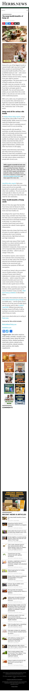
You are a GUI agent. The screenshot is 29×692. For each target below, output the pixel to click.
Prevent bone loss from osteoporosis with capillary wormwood (15, 555)
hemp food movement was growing (12, 299)
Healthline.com (6, 327)
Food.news (5, 318)
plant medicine (6, 346)
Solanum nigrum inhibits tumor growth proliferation (16, 584)
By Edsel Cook (16, 635)
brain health (6, 336)
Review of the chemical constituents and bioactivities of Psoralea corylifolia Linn (17, 578)
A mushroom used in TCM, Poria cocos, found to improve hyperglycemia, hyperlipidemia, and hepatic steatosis (17, 617)
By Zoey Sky (16, 642)
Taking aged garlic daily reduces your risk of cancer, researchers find (17, 646)
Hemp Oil (17, 338)
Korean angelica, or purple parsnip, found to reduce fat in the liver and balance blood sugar (17, 538)
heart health (6, 338)
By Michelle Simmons (18, 528)
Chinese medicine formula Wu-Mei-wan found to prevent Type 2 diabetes (17, 662)
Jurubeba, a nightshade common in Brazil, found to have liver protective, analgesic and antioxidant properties (17, 563)
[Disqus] (14, 429)
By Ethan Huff (16, 657)
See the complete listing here (11, 176)
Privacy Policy (14, 686)
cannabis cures (20, 336)
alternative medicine (18, 334)
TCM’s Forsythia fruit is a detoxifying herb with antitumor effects (17, 625)
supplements (6, 348)
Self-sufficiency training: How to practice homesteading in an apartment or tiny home (16, 639)
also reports (9, 183)
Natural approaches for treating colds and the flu (16, 570)
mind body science (7, 342)
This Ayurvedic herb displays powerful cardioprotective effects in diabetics (17, 591)
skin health (15, 346)
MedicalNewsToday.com (9, 324)
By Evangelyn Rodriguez (18, 580)
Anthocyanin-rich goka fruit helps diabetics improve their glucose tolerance (16, 599)
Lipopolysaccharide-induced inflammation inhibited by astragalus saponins (17, 525)
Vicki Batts (12, 20)
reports (12, 116)
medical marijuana (18, 340)
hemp (12, 338)
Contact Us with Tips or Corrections (14, 679)
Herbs (10, 340)
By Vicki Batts (16, 520)
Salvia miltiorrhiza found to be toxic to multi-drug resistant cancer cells (17, 531)
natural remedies (18, 344)
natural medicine (7, 344)
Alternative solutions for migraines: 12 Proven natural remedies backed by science (17, 632)
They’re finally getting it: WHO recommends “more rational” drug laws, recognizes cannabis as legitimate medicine (17, 654)
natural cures (18, 342)
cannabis (13, 336)
